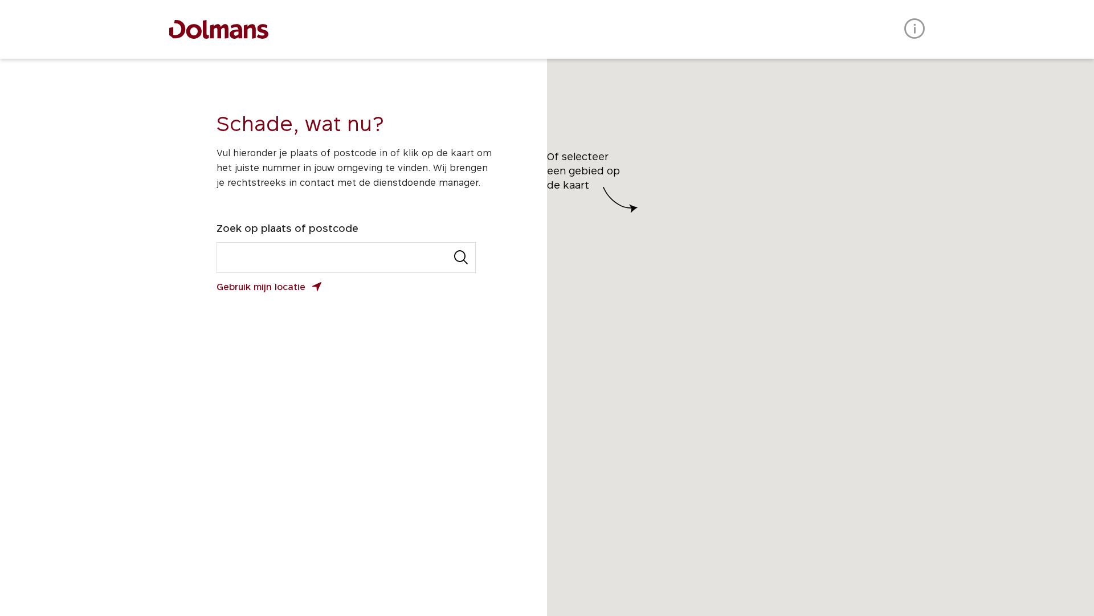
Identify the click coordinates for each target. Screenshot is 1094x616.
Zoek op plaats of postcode (287, 228)
